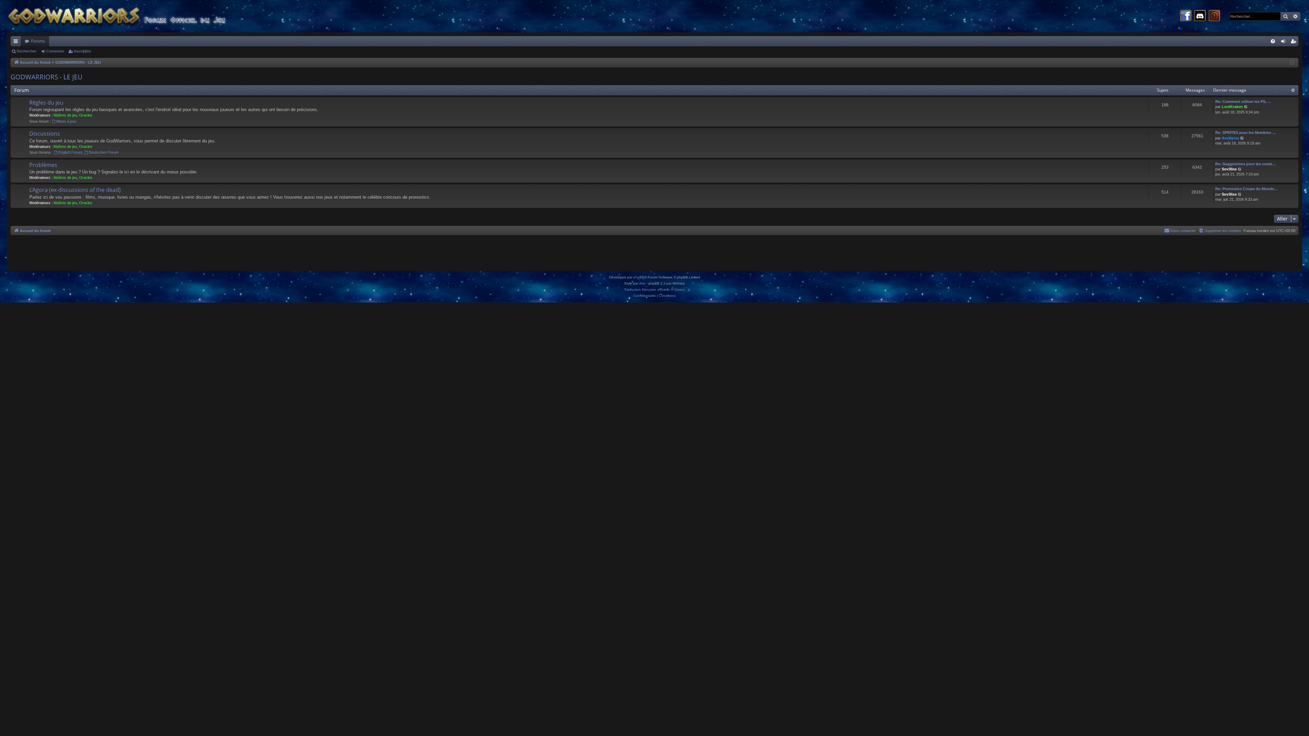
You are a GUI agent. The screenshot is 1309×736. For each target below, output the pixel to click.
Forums (38, 41)
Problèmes (43, 165)
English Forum (70, 152)
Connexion (55, 51)
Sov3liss (1229, 169)
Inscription (82, 51)
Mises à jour (66, 121)
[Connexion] (1214, 16)
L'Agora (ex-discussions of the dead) (75, 190)
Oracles (85, 115)
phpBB (638, 277)
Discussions (44, 133)
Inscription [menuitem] (1294, 42)
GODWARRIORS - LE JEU (46, 77)
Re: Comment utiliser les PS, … (1243, 101)
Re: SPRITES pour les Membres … (1245, 133)
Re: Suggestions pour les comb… (1245, 164)
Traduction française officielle (647, 289)
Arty (642, 283)
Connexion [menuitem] (1284, 42)
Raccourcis (17, 42)
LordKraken (1232, 107)
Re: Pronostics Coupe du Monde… (1246, 189)
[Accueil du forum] (129, 16)
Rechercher (26, 51)
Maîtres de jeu (65, 115)
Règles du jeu (46, 102)
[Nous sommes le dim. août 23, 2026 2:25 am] (1292, 63)
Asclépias (1230, 138)
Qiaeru (679, 289)
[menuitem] (1273, 41)
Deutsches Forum (104, 152)
